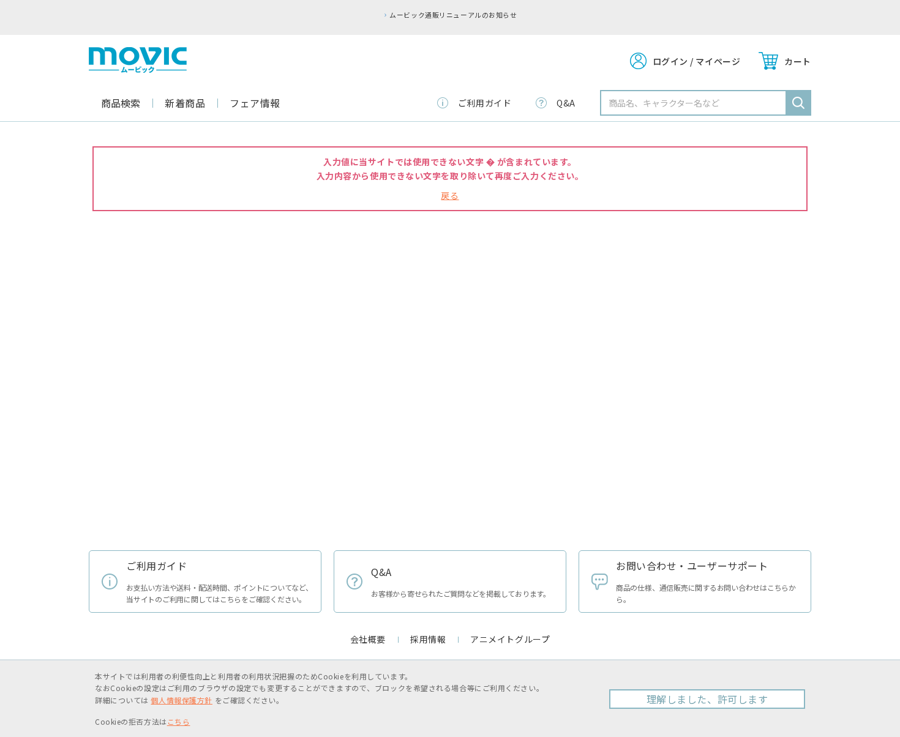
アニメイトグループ (510, 639)
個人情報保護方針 (181, 700)
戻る (450, 195)
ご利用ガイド (484, 103)
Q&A (566, 103)
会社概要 (368, 639)
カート (797, 61)
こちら (178, 721)
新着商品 (185, 102)
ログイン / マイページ (697, 61)
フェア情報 (255, 102)
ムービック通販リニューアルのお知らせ (453, 15)
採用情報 (428, 639)
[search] (798, 103)
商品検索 (120, 102)
